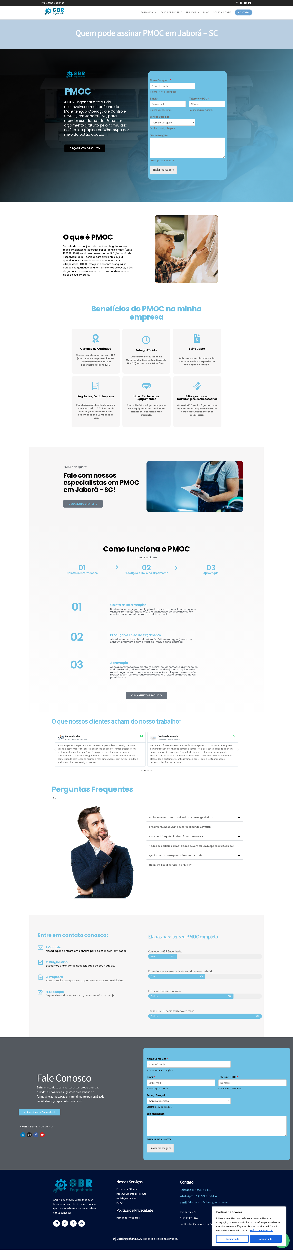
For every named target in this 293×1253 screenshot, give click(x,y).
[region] (249, 1226)
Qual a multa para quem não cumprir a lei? (175, 855)
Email (154, 98)
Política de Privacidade (261, 1230)
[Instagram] (29, 1134)
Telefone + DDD (199, 98)
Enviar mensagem (163, 170)
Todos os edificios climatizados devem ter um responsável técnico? (191, 846)
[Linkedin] (22, 1134)
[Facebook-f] (35, 1134)
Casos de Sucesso (171, 12)
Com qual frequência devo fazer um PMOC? (176, 836)
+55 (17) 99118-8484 (205, 1196)
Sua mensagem (159, 135)
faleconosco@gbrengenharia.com (208, 1202)
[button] (55, 749)
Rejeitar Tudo (232, 1238)
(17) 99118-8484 (201, 1190)
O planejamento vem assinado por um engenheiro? (181, 817)
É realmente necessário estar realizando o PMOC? (180, 827)
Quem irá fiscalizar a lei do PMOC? (170, 865)
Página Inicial (149, 12)
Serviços (191, 12)
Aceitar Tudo (265, 1238)
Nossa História (222, 12)
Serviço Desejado (159, 116)
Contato (243, 12)
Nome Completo (160, 80)
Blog (206, 12)
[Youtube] (42, 1134)
